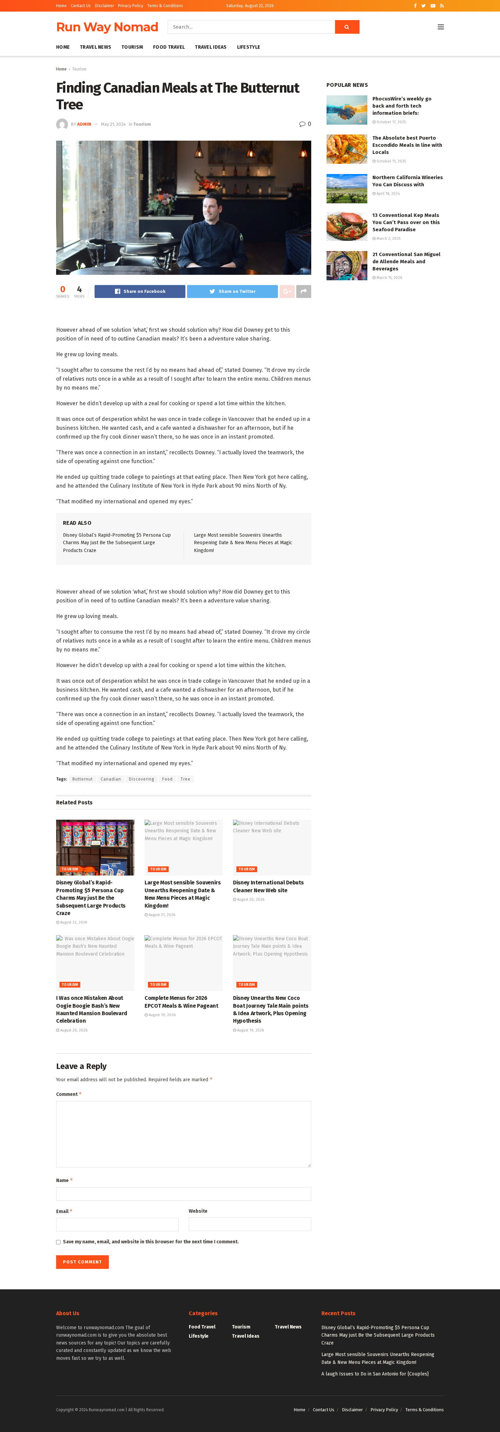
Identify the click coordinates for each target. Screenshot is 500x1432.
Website (198, 1211)
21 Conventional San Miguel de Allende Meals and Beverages (406, 261)
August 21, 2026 (161, 915)
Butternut (82, 779)
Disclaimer (104, 5)
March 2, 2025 (388, 238)
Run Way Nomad (107, 27)
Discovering (141, 779)
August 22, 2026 (73, 922)
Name (64, 1180)
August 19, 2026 (162, 1015)
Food (167, 779)
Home (61, 5)
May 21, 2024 (113, 124)
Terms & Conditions (165, 5)
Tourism (132, 47)
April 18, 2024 (388, 193)
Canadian (111, 779)
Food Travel (169, 47)
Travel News (95, 47)
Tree (185, 779)
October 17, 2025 (391, 122)
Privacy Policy (130, 5)
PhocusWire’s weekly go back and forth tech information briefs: (402, 106)
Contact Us (81, 5)
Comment (69, 1094)
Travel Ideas (211, 47)
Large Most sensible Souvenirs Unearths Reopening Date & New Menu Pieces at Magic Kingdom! (243, 542)
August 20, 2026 (250, 899)
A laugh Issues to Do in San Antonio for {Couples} (375, 1374)
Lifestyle (249, 47)
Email (64, 1211)
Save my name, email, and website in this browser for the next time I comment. (151, 1242)
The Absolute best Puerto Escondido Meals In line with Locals (407, 145)
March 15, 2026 (389, 278)
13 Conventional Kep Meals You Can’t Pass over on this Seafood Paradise (406, 222)
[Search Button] (347, 27)
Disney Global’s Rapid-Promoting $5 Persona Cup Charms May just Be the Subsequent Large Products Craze (117, 542)
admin (84, 124)
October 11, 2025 (391, 161)
